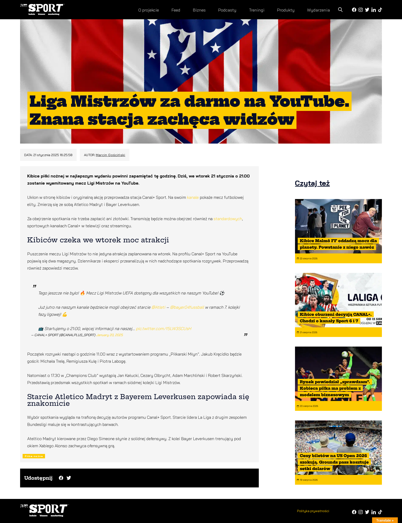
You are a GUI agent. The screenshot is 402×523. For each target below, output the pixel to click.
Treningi (256, 10)
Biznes (199, 10)
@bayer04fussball (187, 307)
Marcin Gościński (110, 155)
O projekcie (148, 10)
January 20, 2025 (109, 335)
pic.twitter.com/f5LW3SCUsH (163, 328)
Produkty (286, 10)
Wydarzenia (318, 10)
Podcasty (227, 10)
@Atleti (158, 307)
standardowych (228, 218)
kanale (193, 197)
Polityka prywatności (313, 511)
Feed (175, 10)
